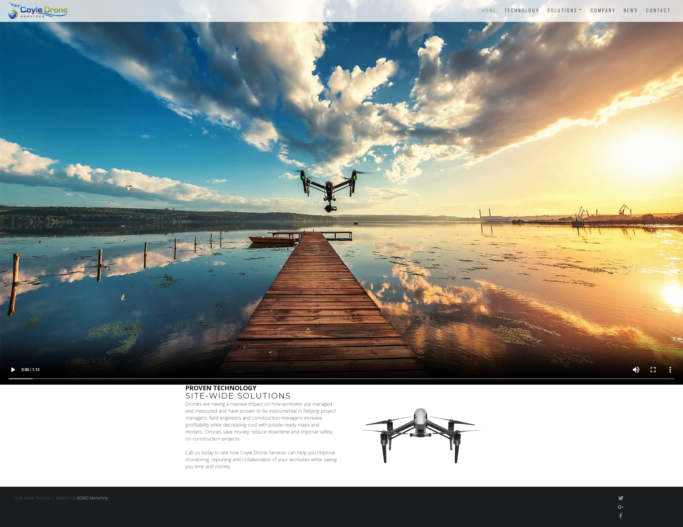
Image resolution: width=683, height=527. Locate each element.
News (631, 10)
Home (489, 10)
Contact (658, 10)
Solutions (562, 10)
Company (603, 10)
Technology (522, 10)
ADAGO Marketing (92, 498)
